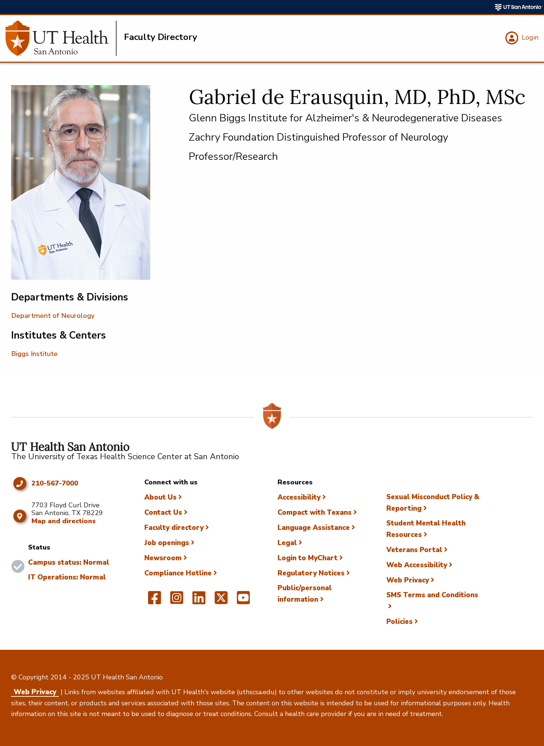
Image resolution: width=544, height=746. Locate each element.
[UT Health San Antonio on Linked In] (198, 601)
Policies (399, 621)
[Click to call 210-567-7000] (19, 483)
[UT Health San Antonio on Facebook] (154, 601)
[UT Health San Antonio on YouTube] (243, 601)
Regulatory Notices (311, 573)
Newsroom (163, 558)
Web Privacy (407, 580)
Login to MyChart (308, 558)
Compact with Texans (315, 512)
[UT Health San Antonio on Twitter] (221, 601)
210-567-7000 (54, 484)
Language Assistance (314, 527)
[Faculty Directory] (61, 38)
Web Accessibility (416, 565)
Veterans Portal (414, 550)
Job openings (166, 543)
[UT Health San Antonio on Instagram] (176, 601)
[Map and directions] (19, 516)
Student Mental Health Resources (426, 529)
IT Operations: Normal (67, 577)
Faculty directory (174, 527)
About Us (160, 497)
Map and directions (63, 521)
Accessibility (299, 497)
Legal (287, 543)
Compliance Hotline (178, 573)
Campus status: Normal (68, 562)
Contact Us (163, 512)
